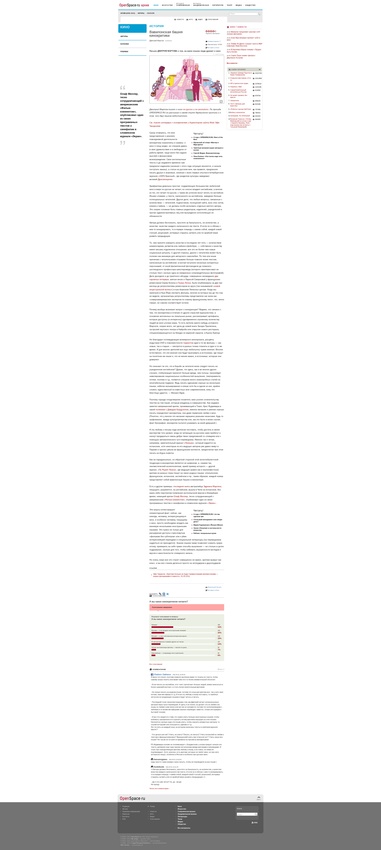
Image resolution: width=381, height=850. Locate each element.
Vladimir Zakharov (162, 674)
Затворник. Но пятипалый (240, 116)
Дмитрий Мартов (156, 41)
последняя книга (181, 486)
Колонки (124, 44)
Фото (152, 814)
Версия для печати (214, 587)
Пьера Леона (184, 283)
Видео (152, 816)
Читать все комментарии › (159, 788)
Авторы (141, 13)
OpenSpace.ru (136, 836)
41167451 (258, 73)
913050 (257, 90)
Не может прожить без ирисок (238, 96)
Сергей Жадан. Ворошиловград (206, 153)
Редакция (125, 806)
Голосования (155, 819)
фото (191, 19)
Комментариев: (213, 41)
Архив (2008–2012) (127, 13)
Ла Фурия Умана (167, 469)
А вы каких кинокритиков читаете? (168, 601)
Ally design (134, 839)
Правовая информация (131, 811)
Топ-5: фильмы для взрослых (237, 105)
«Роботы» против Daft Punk (240, 109)
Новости (153, 811)
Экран (211, 503)
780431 (257, 113)
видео (200, 19)
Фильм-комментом (174, 499)
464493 (257, 119)
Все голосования (155, 664)
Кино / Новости (238, 26)
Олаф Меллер (181, 496)
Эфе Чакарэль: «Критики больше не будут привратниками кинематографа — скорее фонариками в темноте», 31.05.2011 (185, 575)
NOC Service (125, 845)
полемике (160, 409)
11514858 (258, 78)
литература (217, 5)
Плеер (152, 806)
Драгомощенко (165, 179)
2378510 (258, 84)
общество (250, 5)
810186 (257, 104)
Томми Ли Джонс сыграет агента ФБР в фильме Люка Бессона (244, 45)
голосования (213, 19)
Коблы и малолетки (237, 112)
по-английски (202, 109)
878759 (257, 95)
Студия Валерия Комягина (140, 843)
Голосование (159, 596)
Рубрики (124, 51)
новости (180, 19)
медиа (239, 5)
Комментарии (159, 669)
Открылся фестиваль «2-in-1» (240, 79)
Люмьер (189, 443)
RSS (124, 819)
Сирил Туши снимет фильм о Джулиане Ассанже (241, 57)
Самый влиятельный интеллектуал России (238, 91)
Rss (255, 822)
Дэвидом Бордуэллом (178, 409)
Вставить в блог (213, 47)
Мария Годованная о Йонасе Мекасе (208, 525)
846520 (257, 101)
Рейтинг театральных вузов (204, 533)
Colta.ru (150, 13)
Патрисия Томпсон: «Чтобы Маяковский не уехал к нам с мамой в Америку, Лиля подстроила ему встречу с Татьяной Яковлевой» (240, 123)
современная (183, 5)
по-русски (188, 109)
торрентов (188, 343)
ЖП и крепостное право (239, 83)
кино (156, 5)
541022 (257, 116)
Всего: (221, 669)
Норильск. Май (236, 87)
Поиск (239, 808)
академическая (201, 5)
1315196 (258, 87)
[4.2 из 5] (207, 31)
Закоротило (234, 100)
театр (229, 5)
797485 (257, 109)
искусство (167, 5)
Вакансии (125, 814)
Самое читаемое (238, 69)
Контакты (125, 816)
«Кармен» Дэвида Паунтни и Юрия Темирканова (241, 74)
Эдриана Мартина (212, 486)
